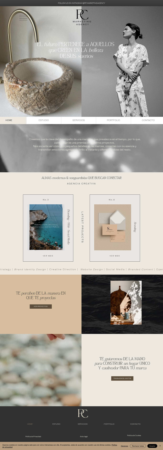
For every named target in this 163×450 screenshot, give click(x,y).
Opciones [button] (124, 446)
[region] (48, 228)
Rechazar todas (138, 446)
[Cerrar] (160, 446)
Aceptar (152, 446)
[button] (23, 17)
